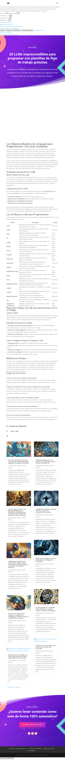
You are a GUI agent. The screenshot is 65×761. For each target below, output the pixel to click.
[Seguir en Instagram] (36, 733)
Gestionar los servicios (6, 24)
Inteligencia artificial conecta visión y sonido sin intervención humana (46, 510)
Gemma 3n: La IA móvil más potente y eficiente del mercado (46, 646)
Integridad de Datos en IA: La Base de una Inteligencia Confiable (46, 559)
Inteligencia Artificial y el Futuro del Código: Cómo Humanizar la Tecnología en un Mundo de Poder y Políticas (18, 564)
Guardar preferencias (27, 30)
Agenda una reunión (32, 724)
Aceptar (3, 30)
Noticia (10, 467)
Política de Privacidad (6, 32)
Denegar (8, 30)
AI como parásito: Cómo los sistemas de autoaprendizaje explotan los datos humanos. (18, 461)
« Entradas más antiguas (13, 687)
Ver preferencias (16, 30)
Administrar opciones (6, 22)
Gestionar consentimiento (7, 758)
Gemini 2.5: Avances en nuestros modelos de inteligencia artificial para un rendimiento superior (18, 615)
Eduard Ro (22, 426)
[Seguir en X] (32, 733)
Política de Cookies (48, 748)
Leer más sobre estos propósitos (9, 28)
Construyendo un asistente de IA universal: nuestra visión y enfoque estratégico (46, 608)
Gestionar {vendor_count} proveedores (11, 26)
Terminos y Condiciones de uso (9, 34)
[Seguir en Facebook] (29, 733)
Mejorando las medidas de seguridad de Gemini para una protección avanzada (17, 656)
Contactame (31, 750)
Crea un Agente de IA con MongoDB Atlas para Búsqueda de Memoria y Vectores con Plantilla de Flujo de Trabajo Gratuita (17, 512)
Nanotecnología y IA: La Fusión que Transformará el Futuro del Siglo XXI (45, 461)
